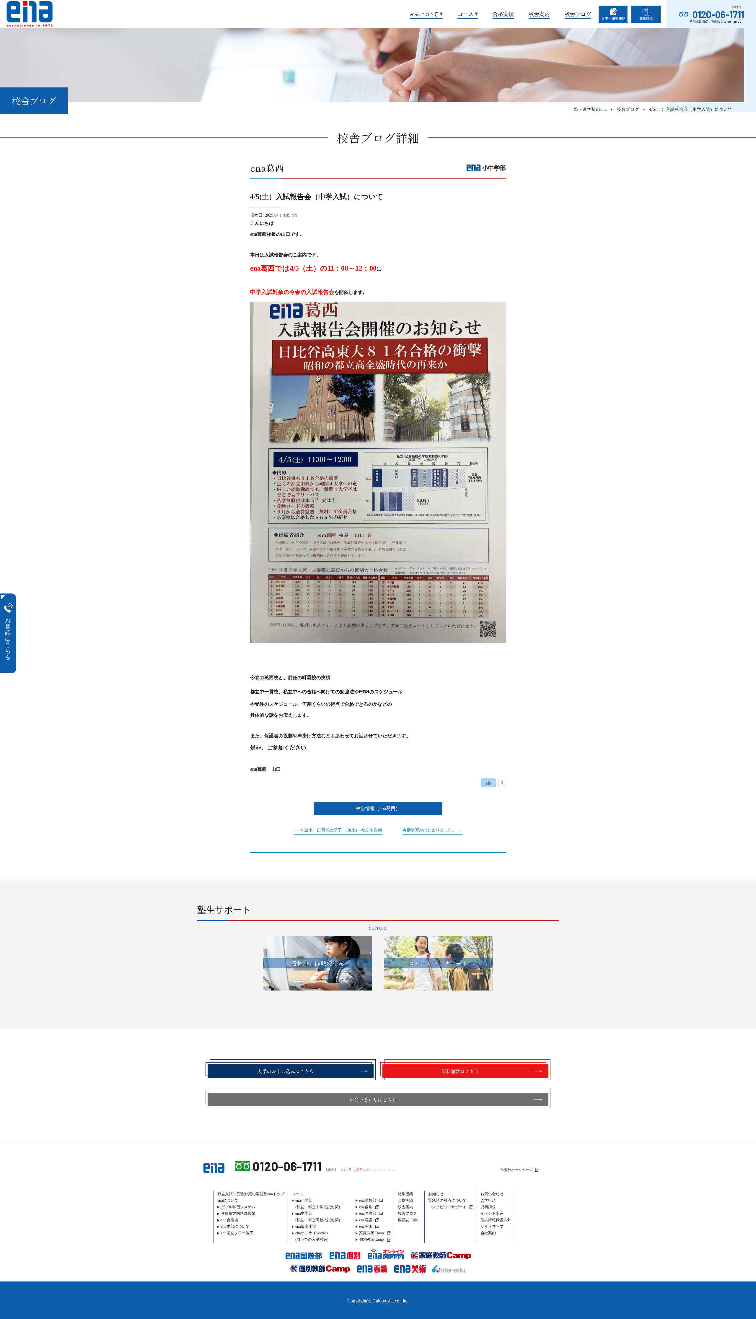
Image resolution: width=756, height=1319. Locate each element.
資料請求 (488, 1207)
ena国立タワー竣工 (237, 1233)
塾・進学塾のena (590, 109)
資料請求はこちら (460, 1071)
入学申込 (488, 1200)
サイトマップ (492, 1226)
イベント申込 (492, 1213)
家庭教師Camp (371, 1233)
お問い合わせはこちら (373, 1099)
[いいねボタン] (488, 782)
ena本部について (235, 1226)
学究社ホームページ (516, 1170)
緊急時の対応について (447, 1200)
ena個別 (365, 1207)
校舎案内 (539, 14)
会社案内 (488, 1233)
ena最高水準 (305, 1226)
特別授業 (405, 1194)
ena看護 (365, 1220)
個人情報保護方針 (495, 1220)
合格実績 (503, 14)
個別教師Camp (371, 1239)
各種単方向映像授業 (238, 1213)
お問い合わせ (492, 1194)
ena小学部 (317, 1203)
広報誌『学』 (409, 1220)
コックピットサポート (447, 1207)
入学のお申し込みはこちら (285, 1071)
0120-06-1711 (718, 14)
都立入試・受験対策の (250, 1194)
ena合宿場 (229, 1220)
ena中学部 (317, 1216)
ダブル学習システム (238, 1207)
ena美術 (365, 1226)
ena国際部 (367, 1213)
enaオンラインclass (311, 1236)
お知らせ (436, 1194)
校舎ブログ (578, 14)
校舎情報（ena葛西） (378, 808)
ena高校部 (367, 1200)
